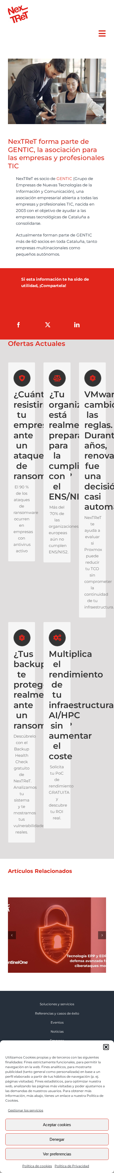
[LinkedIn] (77, 325)
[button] (106, 1047)
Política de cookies (37, 1166)
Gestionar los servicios (25, 1110)
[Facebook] (18, 325)
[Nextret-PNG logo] (18, 7)
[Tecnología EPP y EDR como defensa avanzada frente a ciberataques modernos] (57, 899)
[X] (47, 325)
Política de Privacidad (72, 1166)
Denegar (57, 1139)
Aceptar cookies (57, 1124)
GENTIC (64, 178)
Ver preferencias (57, 1154)
